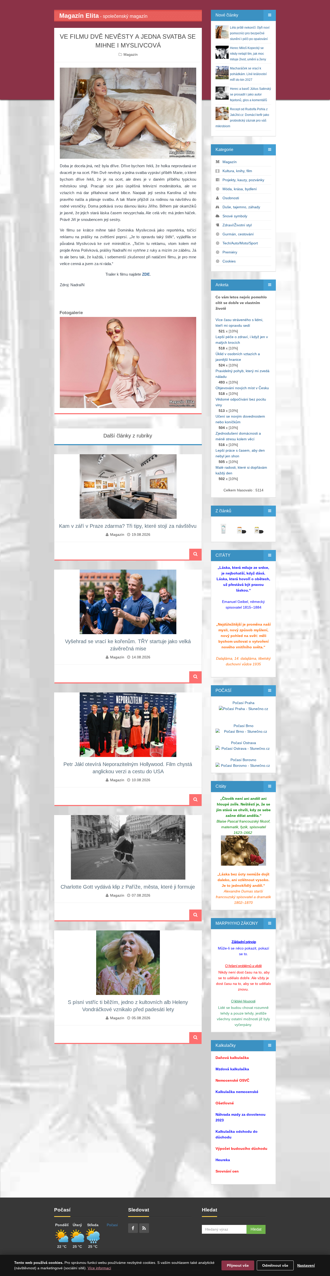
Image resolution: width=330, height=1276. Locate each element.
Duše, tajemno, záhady (241, 207)
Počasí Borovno (243, 760)
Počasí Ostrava (243, 743)
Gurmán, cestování (238, 234)
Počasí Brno (243, 726)
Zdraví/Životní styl (237, 225)
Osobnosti (230, 198)
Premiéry (229, 252)
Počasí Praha (243, 703)
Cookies (229, 261)
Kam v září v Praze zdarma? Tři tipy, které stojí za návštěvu (127, 526)
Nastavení (306, 1265)
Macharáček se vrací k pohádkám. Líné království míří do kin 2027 (248, 74)
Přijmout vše (238, 1265)
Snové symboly (234, 216)
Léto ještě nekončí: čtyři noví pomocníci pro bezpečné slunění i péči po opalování (249, 33)
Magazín (130, 54)
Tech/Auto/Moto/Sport (240, 243)
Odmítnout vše (275, 1265)
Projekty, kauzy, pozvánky (243, 180)
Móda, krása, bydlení (239, 189)
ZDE (146, 274)
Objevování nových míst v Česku (242, 388)
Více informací (99, 1268)
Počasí (112, 1225)
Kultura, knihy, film (237, 171)
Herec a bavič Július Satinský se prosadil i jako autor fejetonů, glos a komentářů (250, 94)
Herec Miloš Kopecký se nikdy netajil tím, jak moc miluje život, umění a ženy (248, 53)
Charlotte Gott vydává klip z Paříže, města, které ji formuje (128, 887)
